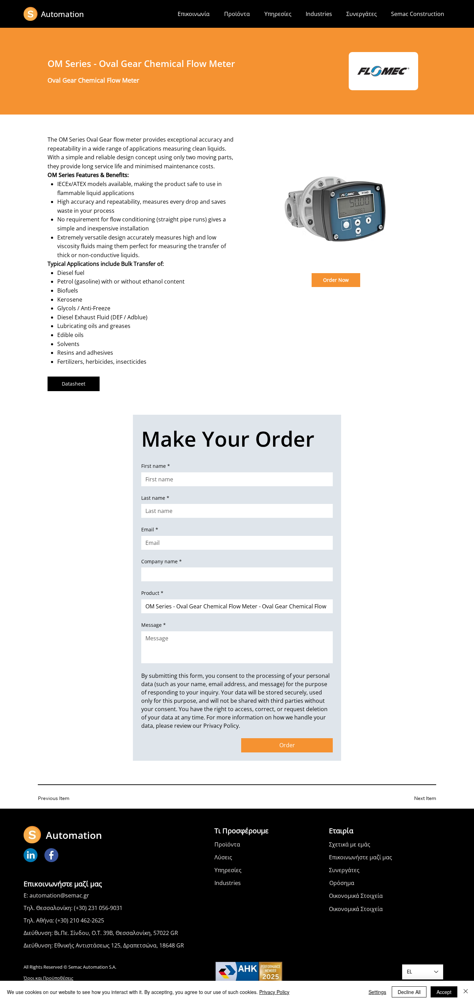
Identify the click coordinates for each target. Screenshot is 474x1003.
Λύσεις (223, 857)
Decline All (409, 991)
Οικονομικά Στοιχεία (356, 896)
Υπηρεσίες (228, 870)
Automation (62, 14)
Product (152, 593)
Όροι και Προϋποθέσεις (48, 978)
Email (149, 529)
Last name (155, 498)
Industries (227, 883)
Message (153, 625)
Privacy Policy (274, 991)
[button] (239, 14)
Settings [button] (377, 991)
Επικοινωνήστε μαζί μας (360, 857)
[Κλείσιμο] (466, 991)
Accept (444, 991)
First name (155, 466)
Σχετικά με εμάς (349, 844)
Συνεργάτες (344, 870)
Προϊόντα (227, 844)
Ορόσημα (341, 883)
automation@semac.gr (59, 895)
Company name (161, 561)
